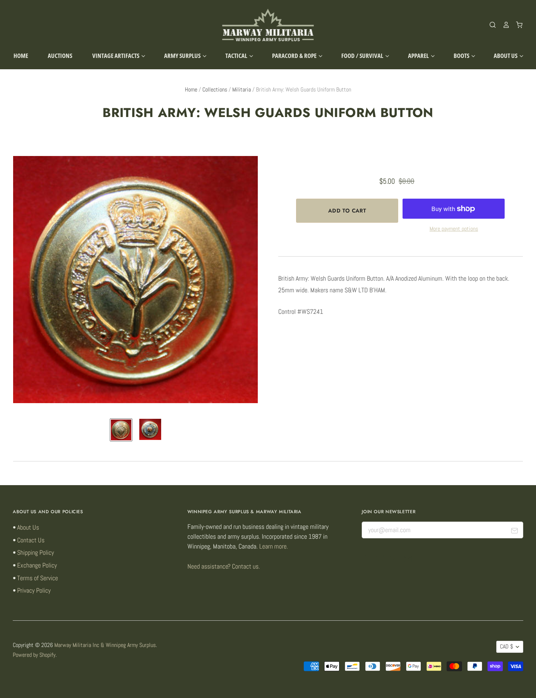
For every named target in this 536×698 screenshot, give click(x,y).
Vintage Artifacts (116, 55)
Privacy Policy (34, 590)
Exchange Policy (37, 565)
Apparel (419, 55)
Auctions (60, 55)
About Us (506, 55)
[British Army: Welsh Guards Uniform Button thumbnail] (121, 430)
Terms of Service (37, 578)
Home (20, 55)
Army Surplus (183, 55)
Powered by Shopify (34, 655)
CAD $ (506, 646)
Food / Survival (362, 55)
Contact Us (30, 540)
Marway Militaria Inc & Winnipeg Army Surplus (105, 645)
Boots (462, 55)
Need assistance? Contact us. (223, 566)
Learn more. (273, 546)
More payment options (454, 229)
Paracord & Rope (295, 55)
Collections (214, 89)
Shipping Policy (35, 552)
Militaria (241, 89)
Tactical (236, 55)
